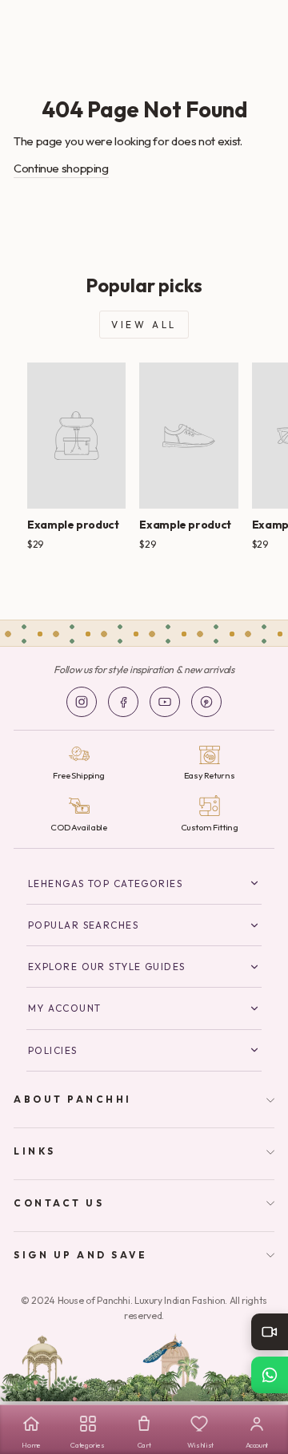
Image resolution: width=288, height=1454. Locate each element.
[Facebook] (123, 702)
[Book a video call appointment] (269, 1331)
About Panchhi (73, 1099)
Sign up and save (81, 1255)
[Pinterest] (206, 702)
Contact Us (59, 1203)
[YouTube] (165, 702)
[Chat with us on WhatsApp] (269, 1375)
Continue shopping (61, 168)
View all (144, 325)
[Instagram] (81, 702)
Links (35, 1151)
